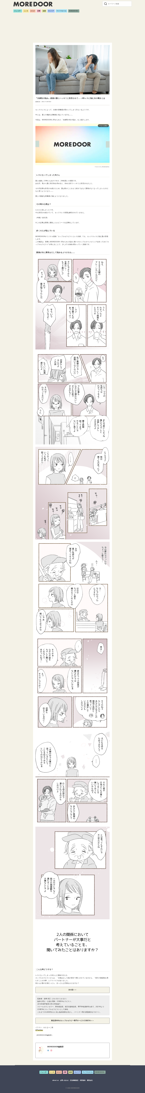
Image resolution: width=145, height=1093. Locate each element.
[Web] (48, 1050)
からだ (33, 11)
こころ (26, 11)
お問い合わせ (64, 1080)
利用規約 (83, 1080)
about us (55, 1080)
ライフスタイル (61, 11)
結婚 (44, 11)
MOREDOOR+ (74, 11)
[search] (105, 4)
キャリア (51, 11)
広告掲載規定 (74, 1080)
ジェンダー (17, 11)
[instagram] (51, 1050)
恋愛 (38, 11)
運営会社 (90, 1080)
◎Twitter (39, 1030)
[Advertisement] (72, 26)
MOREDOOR (75, 1088)
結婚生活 (37, 101)
